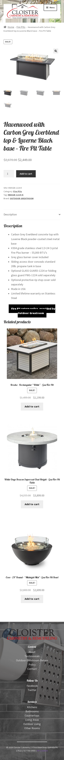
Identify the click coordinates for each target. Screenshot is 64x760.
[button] (55, 50)
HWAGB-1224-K (15, 195)
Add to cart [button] (32, 406)
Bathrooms (32, 711)
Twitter (32, 690)
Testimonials (32, 656)
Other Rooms (32, 728)
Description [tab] (10, 214)
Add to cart (26, 173)
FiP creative (42, 750)
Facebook (32, 686)
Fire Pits (20, 27)
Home (11, 27)
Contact (32, 669)
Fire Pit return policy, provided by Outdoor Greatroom (33, 311)
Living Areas (32, 720)
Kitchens (32, 707)
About (32, 652)
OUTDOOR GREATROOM (22, 198)
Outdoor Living (32, 724)
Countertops (32, 715)
